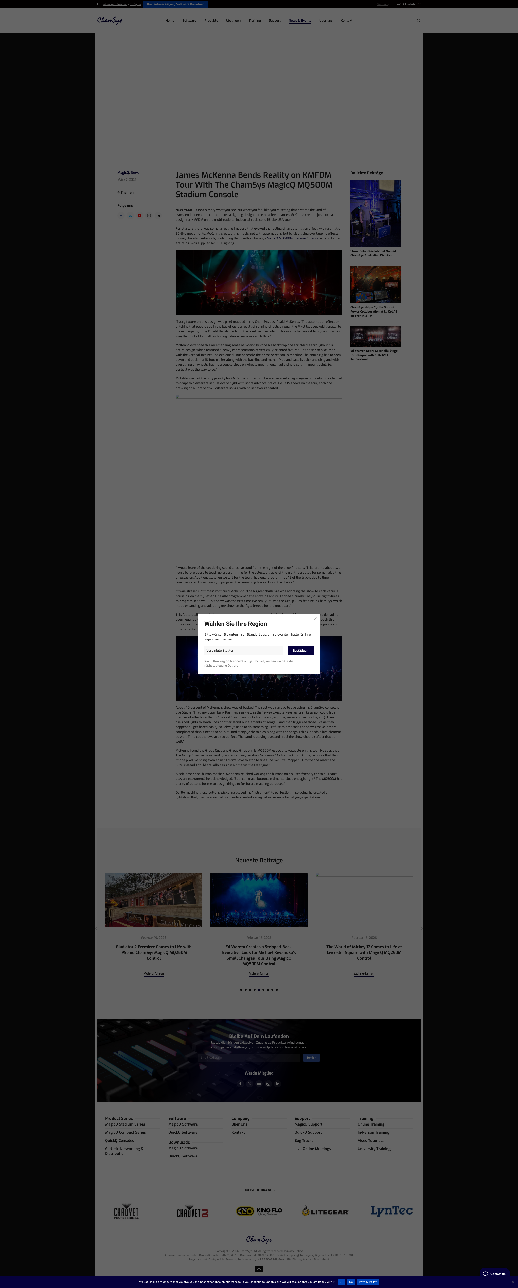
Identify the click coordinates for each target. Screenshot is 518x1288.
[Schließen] (315, 618)
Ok (341, 1281)
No (351, 1281)
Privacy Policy (368, 1281)
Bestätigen (300, 651)
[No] (513, 1282)
